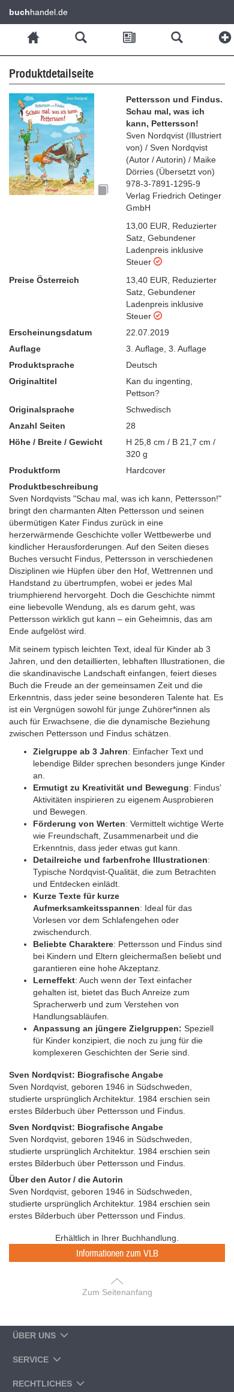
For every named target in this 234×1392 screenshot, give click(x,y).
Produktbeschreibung (53, 486)
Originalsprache (41, 409)
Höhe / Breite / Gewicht (56, 442)
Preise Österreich (44, 280)
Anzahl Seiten (37, 425)
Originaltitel (33, 381)
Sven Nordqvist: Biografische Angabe (86, 1075)
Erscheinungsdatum (50, 332)
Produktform (34, 470)
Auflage (25, 348)
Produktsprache (41, 365)
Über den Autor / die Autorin (66, 1179)
